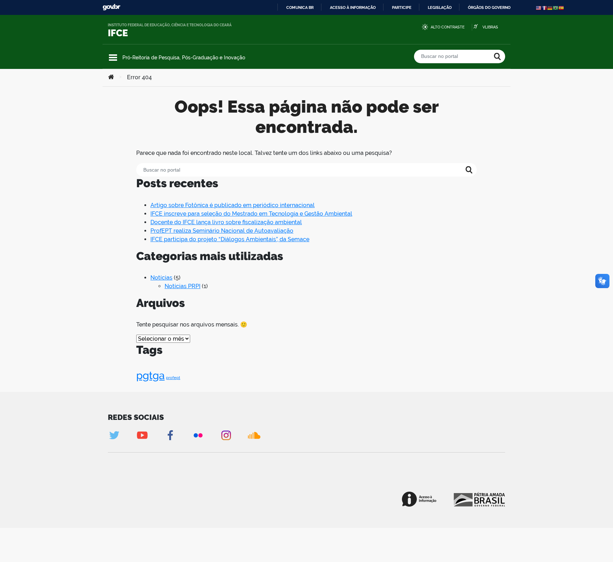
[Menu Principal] (113, 57)
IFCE (118, 33)
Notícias (161, 277)
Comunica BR (300, 7)
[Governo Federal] (478, 499)
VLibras (490, 27)
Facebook (170, 435)
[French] (544, 7)
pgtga (150, 375)
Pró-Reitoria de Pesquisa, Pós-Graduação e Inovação (183, 57)
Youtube (142, 435)
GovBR (111, 7)
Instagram (226, 435)
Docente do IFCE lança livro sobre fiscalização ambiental (226, 222)
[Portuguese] (555, 7)
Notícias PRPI (182, 286)
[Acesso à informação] (419, 499)
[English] (538, 7)
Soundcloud (254, 435)
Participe (402, 7)
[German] (550, 7)
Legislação (440, 7)
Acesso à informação (353, 7)
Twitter (114, 435)
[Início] (111, 77)
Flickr (198, 435)
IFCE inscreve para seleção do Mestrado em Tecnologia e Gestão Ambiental (251, 213)
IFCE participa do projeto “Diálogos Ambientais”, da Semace (229, 239)
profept (173, 377)
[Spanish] (561, 7)
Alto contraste (448, 27)
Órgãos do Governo (489, 7)
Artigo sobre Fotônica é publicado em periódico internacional (232, 205)
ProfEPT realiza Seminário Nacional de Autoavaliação (221, 230)
